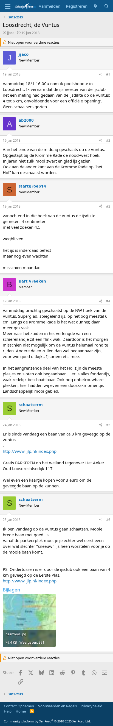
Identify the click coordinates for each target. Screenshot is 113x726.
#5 (108, 425)
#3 (108, 206)
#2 (108, 140)
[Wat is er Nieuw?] (95, 6)
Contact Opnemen (19, 705)
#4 (108, 301)
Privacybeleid (91, 705)
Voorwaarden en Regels (57, 705)
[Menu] (7, 6)
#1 (108, 74)
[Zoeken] (106, 6)
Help (8, 711)
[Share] (100, 74)
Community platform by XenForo (47, 721)
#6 (108, 519)
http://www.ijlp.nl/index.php (29, 451)
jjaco (11, 32)
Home (21, 711)
